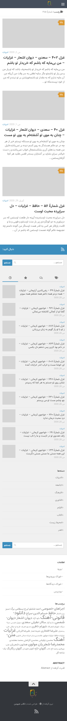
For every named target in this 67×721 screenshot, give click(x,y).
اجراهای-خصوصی (53, 608)
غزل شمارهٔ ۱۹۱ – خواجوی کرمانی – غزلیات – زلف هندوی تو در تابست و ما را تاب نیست (42, 434)
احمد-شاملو (35, 609)
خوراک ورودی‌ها (54, 577)
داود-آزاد (36, 618)
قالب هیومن (19, 704)
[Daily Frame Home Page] (57, 249)
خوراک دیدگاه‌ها (54, 584)
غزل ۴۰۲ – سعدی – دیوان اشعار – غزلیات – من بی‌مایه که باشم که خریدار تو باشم (34, 60)
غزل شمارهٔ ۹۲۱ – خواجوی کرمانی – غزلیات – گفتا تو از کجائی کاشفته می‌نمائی (42, 310)
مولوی (32, 644)
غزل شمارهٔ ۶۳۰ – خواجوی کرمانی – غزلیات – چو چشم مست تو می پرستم (42, 398)
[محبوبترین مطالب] (26, 278)
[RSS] (63, 249)
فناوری (58, 500)
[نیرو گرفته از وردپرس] (40, 704)
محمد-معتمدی (16, 640)
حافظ (52, 613)
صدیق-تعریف (26, 626)
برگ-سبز (9, 609)
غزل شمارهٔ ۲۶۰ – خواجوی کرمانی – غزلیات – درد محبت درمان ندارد (42, 416)
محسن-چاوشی (46, 640)
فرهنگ (58, 493)
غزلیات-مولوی (48, 635)
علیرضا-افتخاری (49, 631)
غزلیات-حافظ (59, 635)
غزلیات (10, 630)
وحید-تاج (54, 648)
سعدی (26, 622)
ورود (59, 569)
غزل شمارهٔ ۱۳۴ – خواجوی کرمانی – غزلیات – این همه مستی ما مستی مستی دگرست (42, 452)
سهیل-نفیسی (16, 622)
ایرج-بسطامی (22, 609)
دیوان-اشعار (24, 618)
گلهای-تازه (40, 648)
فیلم (59, 507)
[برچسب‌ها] (57, 278)
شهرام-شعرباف (53, 626)
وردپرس (58, 592)
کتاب (59, 515)
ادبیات (5, 52)
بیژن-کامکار (60, 613)
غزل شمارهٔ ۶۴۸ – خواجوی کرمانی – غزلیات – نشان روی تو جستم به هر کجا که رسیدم (42, 381)
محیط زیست (55, 522)
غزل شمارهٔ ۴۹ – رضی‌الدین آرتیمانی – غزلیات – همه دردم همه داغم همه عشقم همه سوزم (42, 292)
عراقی (12, 626)
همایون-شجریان (18, 645)
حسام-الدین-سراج (37, 613)
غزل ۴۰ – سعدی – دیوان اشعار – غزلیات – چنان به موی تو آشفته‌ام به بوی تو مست (34, 132)
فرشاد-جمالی (26, 635)
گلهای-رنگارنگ (14, 649)
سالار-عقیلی (38, 622)
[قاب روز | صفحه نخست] (49, 4)
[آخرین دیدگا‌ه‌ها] (41, 278)
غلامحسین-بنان (36, 635)
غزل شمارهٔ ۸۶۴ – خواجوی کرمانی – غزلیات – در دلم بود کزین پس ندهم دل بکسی (42, 345)
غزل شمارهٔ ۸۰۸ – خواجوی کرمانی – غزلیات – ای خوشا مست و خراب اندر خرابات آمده (42, 363)
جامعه (58, 485)
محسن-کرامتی (31, 640)
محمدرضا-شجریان (51, 644)
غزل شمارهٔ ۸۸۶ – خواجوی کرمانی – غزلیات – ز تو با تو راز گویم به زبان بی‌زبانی (42, 327)
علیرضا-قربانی (23, 631)
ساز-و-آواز (50, 622)
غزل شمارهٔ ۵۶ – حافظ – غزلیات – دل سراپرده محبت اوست (37, 208)
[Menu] (63, 4)
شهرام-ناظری (39, 626)
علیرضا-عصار (35, 631)
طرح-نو (17, 626)
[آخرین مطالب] (10, 278)
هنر (60, 530)
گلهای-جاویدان (28, 648)
